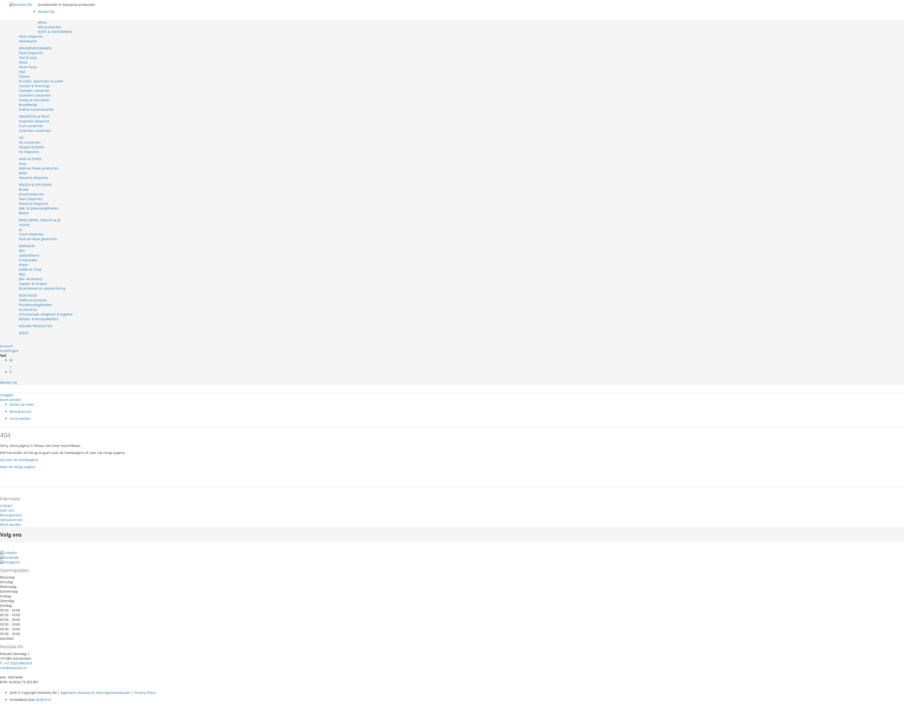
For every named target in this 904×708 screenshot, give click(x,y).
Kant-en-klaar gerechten (38, 239)
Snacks (24, 225)
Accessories (28, 309)
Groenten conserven (35, 95)
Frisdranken (28, 260)
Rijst (22, 71)
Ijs (20, 229)
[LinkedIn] (8, 552)
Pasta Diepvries (31, 53)
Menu (42, 22)
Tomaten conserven (34, 90)
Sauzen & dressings (34, 86)
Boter (23, 173)
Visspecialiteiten (31, 147)
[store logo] (23, 16)
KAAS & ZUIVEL (30, 159)
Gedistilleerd (29, 255)
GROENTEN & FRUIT (34, 116)
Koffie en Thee (30, 269)
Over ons (7, 510)
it (10, 372)
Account (6, 346)
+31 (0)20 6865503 (18, 663)
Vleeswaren (28, 41)
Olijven (24, 76)
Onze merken (20, 418)
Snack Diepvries (31, 234)
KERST (24, 333)
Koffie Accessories (33, 300)
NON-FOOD (28, 295)
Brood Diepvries (31, 194)
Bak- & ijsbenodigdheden (39, 208)
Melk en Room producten (39, 168)
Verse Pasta (28, 67)
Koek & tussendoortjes (36, 109)
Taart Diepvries (30, 199)
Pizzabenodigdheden (35, 305)
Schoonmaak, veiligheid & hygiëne (46, 314)
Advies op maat (21, 404)
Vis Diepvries (29, 152)
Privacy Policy (145, 692)
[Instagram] (10, 562)
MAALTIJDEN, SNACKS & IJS (40, 220)
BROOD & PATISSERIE (35, 184)
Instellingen (9, 350)
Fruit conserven (31, 126)
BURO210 (43, 699)
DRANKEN (27, 246)
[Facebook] (9, 557)
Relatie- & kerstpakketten (38, 319)
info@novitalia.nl (13, 668)
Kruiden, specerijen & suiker (41, 81)
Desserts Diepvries (33, 177)
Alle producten (49, 27)
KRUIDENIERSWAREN (35, 48)
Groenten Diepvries (34, 121)
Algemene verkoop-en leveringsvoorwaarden (96, 692)
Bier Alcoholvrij (31, 279)
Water (23, 265)
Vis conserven (29, 142)
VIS (21, 137)
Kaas (22, 163)
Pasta (23, 62)
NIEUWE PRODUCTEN (35, 326)
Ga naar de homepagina (19, 459)
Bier (22, 250)
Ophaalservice (11, 520)
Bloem (24, 213)
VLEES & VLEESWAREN (55, 31)
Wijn (22, 274)
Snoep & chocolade (34, 100)
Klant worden (10, 399)
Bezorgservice (20, 411)
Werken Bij (46, 11)
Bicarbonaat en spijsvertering (42, 288)
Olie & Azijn (28, 57)
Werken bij (8, 382)
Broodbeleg (28, 104)
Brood (23, 189)
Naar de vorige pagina (17, 467)
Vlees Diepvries (31, 36)
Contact (6, 505)
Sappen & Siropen (33, 283)
